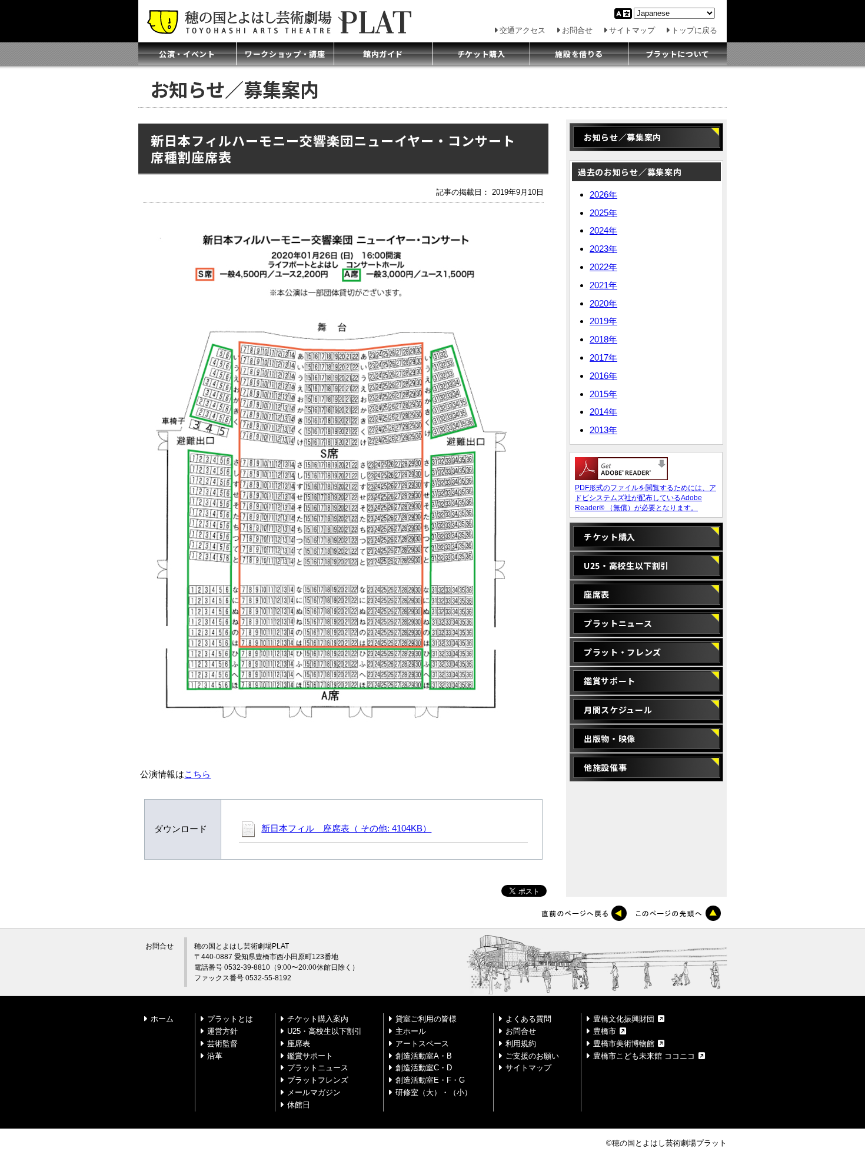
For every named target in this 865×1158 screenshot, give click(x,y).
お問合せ (577, 30)
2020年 (603, 303)
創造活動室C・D (423, 1067)
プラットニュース (618, 623)
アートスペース (422, 1043)
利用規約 (520, 1043)
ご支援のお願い (532, 1055)
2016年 (603, 376)
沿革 (214, 1055)
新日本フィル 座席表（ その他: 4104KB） (346, 828)
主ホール (410, 1031)
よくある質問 (528, 1018)
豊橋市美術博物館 (623, 1043)
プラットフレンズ (317, 1080)
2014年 (603, 412)
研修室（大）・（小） (433, 1092)
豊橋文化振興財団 (623, 1018)
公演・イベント (187, 53)
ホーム (162, 1018)
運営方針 (222, 1031)
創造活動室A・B (423, 1055)
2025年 (603, 213)
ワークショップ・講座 (285, 53)
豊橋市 (604, 1031)
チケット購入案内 (317, 1018)
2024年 (603, 230)
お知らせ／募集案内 (629, 137)
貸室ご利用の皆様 (426, 1018)
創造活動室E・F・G (430, 1080)
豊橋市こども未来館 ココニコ (644, 1055)
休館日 (298, 1104)
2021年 (603, 285)
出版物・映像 (610, 738)
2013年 (603, 430)
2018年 (603, 339)
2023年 (603, 249)
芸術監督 (222, 1043)
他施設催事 (605, 767)
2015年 (603, 394)
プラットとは (230, 1018)
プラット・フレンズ (622, 652)
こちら (197, 774)
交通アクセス (522, 30)
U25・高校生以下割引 (626, 565)
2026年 (603, 194)
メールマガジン (314, 1092)
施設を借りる (579, 53)
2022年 (603, 267)
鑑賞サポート (610, 681)
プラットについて (678, 53)
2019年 (603, 321)
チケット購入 (481, 53)
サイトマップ (632, 30)
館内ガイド (383, 53)
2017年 (603, 357)
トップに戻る (694, 30)
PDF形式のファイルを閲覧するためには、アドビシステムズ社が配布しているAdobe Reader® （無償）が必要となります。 (645, 498)
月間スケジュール (618, 710)
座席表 (597, 594)
